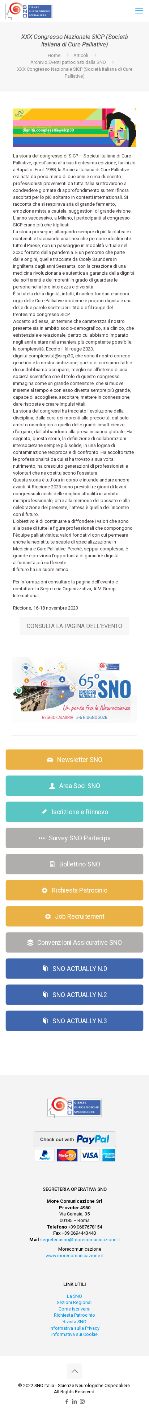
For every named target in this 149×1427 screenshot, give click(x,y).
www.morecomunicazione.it (75, 1255)
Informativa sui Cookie (74, 1334)
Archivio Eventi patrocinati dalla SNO (68, 62)
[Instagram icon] (82, 1401)
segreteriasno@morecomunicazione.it (80, 1239)
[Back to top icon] (74, 1371)
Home (54, 55)
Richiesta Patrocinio (74, 1315)
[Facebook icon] (67, 1401)
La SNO (74, 1296)
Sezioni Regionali (75, 1302)
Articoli (80, 55)
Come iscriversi (74, 1309)
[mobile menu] (139, 11)
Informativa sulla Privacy (74, 1328)
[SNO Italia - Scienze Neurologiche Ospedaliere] (28, 11)
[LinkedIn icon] (74, 1401)
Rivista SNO (74, 1321)
